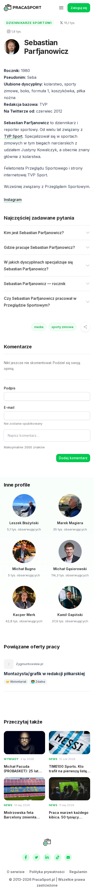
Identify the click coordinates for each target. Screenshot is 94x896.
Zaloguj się (79, 8)
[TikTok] (57, 857)
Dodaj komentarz (73, 458)
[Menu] (61, 8)
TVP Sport (13, 136)
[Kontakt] (68, 857)
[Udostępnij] (85, 327)
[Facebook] (26, 857)
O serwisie (16, 872)
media (38, 327)
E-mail (9, 407)
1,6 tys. (16, 31)
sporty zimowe (63, 327)
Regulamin (78, 872)
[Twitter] (36, 857)
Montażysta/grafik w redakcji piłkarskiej (44, 673)
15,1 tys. (69, 23)
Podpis (9, 388)
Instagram (13, 199)
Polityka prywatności (47, 872)
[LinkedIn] (47, 857)
